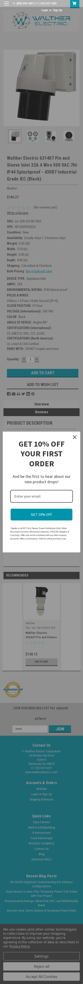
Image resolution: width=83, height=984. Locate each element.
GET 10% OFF (41, 514)
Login (44, 10)
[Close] (74, 437)
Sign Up (57, 10)
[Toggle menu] (6, 6)
